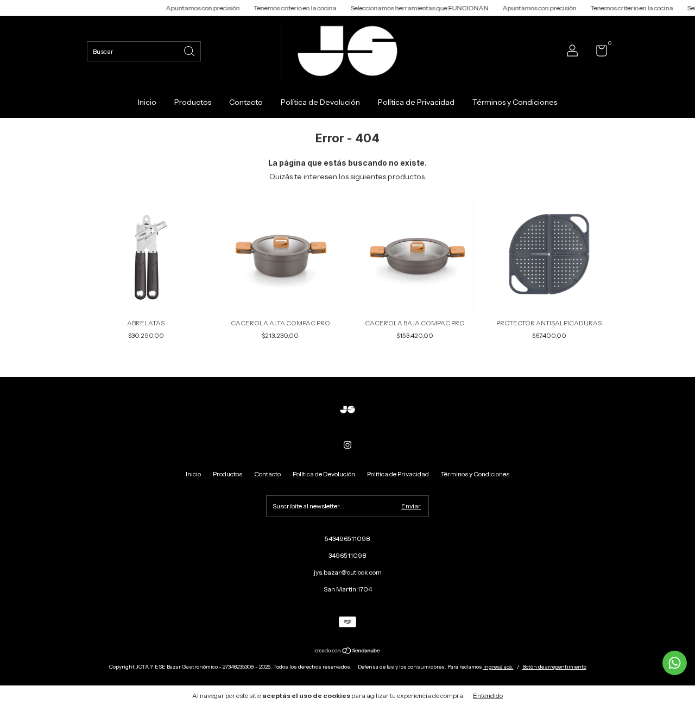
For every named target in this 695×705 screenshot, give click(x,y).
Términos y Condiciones (514, 102)
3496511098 (347, 555)
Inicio (147, 102)
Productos (192, 102)
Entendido (488, 695)
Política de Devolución (320, 102)
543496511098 (347, 538)
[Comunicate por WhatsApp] (674, 663)
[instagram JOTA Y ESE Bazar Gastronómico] (347, 444)
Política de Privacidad (416, 102)
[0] (597, 52)
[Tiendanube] (348, 652)
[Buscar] (190, 50)
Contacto (246, 102)
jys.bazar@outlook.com (348, 572)
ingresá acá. (498, 666)
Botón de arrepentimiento (554, 666)
